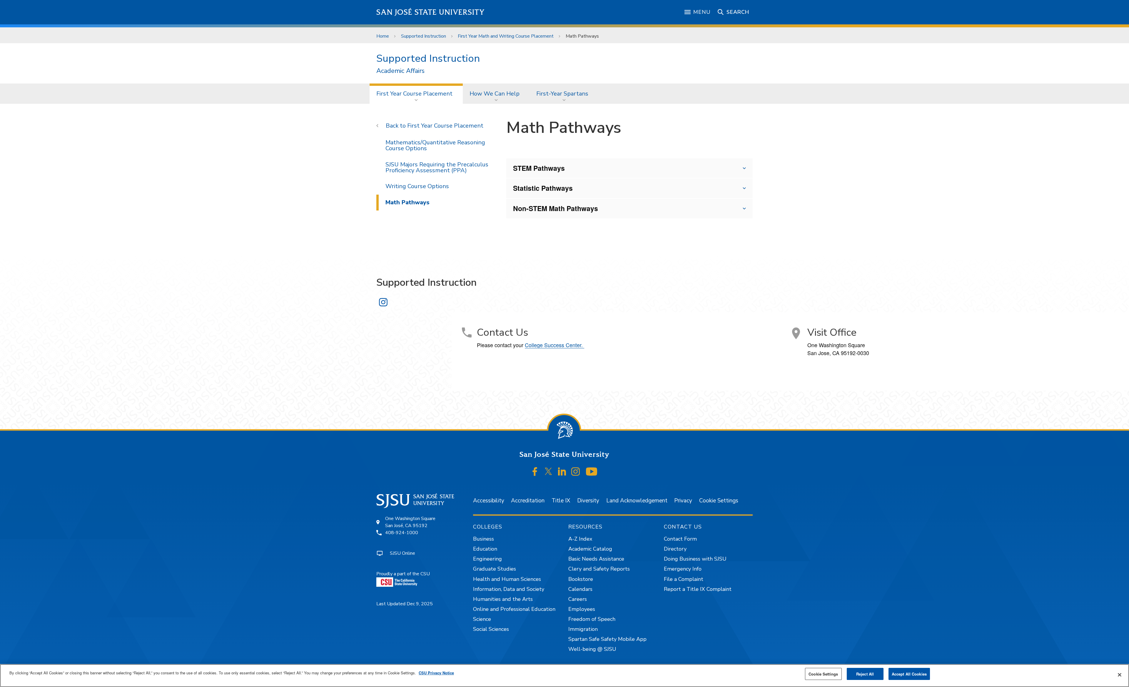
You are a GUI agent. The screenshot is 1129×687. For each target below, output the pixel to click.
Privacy (683, 500)
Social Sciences (491, 629)
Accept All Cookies (909, 674)
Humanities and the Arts (503, 599)
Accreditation (528, 500)
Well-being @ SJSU (592, 649)
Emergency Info (683, 568)
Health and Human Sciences (507, 579)
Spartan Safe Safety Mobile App (607, 639)
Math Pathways (407, 202)
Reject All (865, 674)
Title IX (561, 500)
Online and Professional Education (514, 609)
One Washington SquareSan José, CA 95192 (410, 522)
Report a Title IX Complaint (697, 589)
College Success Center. (554, 345)
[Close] (1119, 674)
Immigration (583, 629)
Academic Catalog (590, 548)
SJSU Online (402, 553)
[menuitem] (416, 93)
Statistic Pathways (543, 188)
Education (485, 548)
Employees (581, 609)
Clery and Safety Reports (599, 568)
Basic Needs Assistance (596, 558)
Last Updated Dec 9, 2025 (404, 604)
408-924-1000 (401, 532)
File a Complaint (683, 579)
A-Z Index (580, 538)
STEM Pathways (539, 168)
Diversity (588, 500)
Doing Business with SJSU (695, 558)
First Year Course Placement (414, 94)
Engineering (487, 558)
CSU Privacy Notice (436, 673)
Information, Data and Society (508, 589)
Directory (675, 548)
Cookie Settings (718, 500)
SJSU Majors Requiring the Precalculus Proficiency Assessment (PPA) (436, 167)
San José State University (430, 12)
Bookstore (580, 579)
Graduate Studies (494, 568)
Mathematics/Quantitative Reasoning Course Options (435, 145)
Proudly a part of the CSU (403, 574)
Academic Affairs (400, 71)
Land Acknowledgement (636, 500)
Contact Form (680, 538)
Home (382, 36)
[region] (564, 675)
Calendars (580, 589)
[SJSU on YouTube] (591, 471)
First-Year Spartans (562, 94)
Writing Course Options (417, 186)
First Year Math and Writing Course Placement (506, 36)
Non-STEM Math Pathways (555, 208)
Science (482, 619)
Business (483, 538)
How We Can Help (495, 94)
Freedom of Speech (591, 619)
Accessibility (488, 500)
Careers (577, 599)
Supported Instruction (423, 36)
